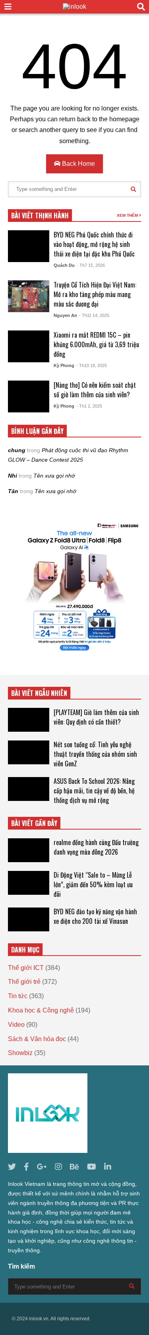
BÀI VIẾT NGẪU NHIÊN (39, 693)
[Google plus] (42, 1167)
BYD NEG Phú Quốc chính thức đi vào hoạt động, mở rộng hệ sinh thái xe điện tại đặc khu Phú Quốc (94, 244)
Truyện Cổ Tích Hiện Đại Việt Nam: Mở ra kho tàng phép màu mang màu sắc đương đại (95, 294)
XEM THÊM (128, 215)
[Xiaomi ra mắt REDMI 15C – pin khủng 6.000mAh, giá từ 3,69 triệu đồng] (28, 346)
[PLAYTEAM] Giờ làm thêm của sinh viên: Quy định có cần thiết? (96, 717)
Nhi (12, 475)
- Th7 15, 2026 (91, 265)
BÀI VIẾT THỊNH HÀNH (40, 215)
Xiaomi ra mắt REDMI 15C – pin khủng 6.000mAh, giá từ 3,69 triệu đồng (96, 344)
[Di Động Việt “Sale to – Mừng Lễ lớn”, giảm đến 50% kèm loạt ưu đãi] (28, 883)
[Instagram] (58, 1167)
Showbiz (20, 1052)
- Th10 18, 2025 (91, 365)
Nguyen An (65, 315)
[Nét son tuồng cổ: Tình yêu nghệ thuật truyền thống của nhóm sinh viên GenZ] (28, 752)
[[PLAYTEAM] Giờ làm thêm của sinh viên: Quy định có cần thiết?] (28, 720)
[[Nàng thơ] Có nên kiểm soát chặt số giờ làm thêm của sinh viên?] (28, 396)
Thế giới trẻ (24, 981)
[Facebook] (26, 1167)
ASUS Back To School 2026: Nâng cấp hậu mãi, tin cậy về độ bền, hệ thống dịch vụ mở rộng (94, 790)
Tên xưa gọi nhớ (54, 475)
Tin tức (17, 996)
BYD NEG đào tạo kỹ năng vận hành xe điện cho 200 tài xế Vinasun (95, 916)
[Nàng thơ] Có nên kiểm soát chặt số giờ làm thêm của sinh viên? (95, 389)
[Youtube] (91, 1167)
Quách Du (64, 265)
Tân (13, 491)
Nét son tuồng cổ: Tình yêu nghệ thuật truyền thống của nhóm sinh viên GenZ (95, 754)
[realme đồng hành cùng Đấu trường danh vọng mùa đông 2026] (28, 850)
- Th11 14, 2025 (94, 315)
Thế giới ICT (26, 967)
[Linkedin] (107, 1167)
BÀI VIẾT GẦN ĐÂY (34, 823)
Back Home (77, 163)
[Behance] (74, 1167)
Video (16, 1024)
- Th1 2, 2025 (89, 406)
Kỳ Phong (64, 365)
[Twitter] (12, 1167)
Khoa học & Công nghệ (41, 1010)
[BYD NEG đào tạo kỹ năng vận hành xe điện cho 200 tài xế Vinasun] (28, 919)
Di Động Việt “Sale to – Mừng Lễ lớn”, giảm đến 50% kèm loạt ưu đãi (93, 884)
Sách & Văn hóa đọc (37, 1039)
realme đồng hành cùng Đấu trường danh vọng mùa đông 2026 (96, 847)
